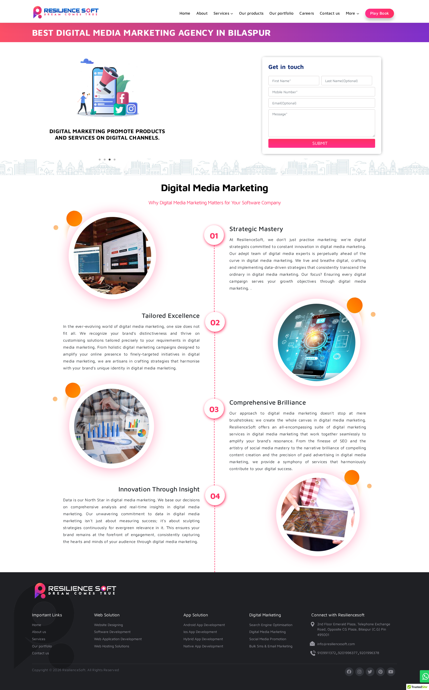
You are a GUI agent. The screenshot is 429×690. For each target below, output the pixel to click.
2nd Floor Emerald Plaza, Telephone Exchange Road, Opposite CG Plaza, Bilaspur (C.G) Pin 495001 (353, 629)
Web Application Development (118, 639)
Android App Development (204, 625)
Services (38, 639)
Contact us (330, 13)
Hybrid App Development (203, 639)
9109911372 (326, 653)
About (202, 13)
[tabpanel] (107, 143)
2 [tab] (104, 159)
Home (184, 13)
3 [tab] (109, 159)
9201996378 (369, 653)
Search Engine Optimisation (270, 625)
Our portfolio (281, 13)
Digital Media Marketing (267, 632)
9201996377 (348, 653)
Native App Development (203, 646)
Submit (320, 143)
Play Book (379, 13)
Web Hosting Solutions (111, 646)
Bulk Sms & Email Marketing (270, 646)
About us (39, 632)
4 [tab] (114, 159)
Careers (306, 13)
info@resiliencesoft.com (336, 644)
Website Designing (108, 625)
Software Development (112, 632)
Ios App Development (200, 632)
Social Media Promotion (267, 639)
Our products (251, 13)
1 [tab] (99, 159)
